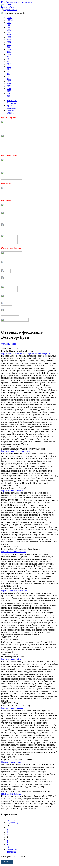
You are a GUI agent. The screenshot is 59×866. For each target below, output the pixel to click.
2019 (9, 79)
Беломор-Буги (7, 7)
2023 (9, 88)
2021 (9, 84)
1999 (9, 30)
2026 (9, 96)
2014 (9, 66)
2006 (9, 47)
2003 (9, 39)
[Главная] (6, 5)
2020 (9, 81)
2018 (9, 76)
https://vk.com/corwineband (13, 490)
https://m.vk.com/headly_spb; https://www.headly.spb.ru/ (25, 353)
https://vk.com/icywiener (11, 659)
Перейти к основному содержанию (17, 2)
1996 (9, 22)
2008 (9, 52)
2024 (9, 91)
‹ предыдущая (13, 822)
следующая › (12, 849)
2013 (9, 64)
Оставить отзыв (8, 344)
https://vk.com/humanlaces (12, 708)
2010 (9, 57)
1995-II (10, 20)
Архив (10, 105)
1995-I (9, 17)
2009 (9, 54)
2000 (9, 32)
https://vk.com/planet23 (11, 794)
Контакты (11, 103)
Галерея (10, 110)
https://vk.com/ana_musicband (14, 591)
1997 (9, 25)
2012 (9, 61)
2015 (9, 69)
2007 (9, 49)
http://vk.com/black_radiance (13, 551)
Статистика (12, 108)
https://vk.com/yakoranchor (13, 762)
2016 (9, 71)
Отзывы (10, 113)
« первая (11, 820)
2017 (9, 74)
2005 (9, 44)
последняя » (12, 852)
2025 (9, 93)
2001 (9, 35)
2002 (9, 37)
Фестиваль (12, 100)
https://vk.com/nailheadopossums (15, 451)
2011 (9, 59)
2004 (9, 42)
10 (8, 847)
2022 (9, 86)
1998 (9, 27)
